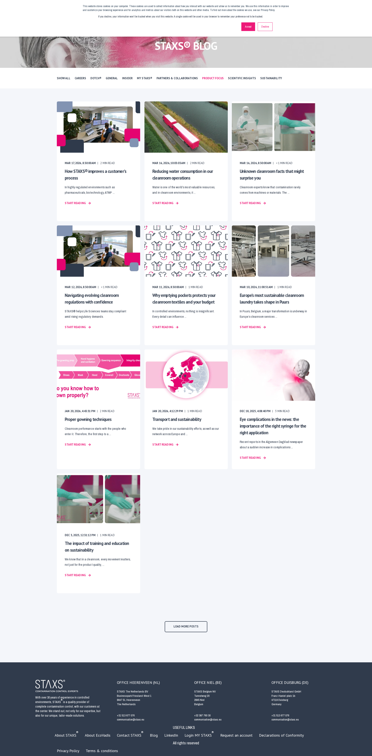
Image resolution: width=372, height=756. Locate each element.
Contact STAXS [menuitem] (130, 734)
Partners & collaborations (177, 78)
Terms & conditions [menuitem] (102, 750)
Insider (127, 78)
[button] (186, 626)
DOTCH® (95, 78)
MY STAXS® (144, 78)
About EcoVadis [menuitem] (97, 735)
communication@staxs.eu (130, 719)
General (112, 78)
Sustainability (271, 78)
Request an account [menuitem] (236, 735)
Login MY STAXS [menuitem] (199, 734)
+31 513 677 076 (126, 715)
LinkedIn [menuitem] (171, 735)
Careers (80, 78)
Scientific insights (242, 78)
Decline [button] (265, 26)
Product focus (213, 78)
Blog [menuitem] (154, 735)
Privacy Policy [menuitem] (68, 750)
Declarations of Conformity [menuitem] (281, 735)
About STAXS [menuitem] (66, 734)
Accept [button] (248, 26)
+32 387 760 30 (202, 715)
